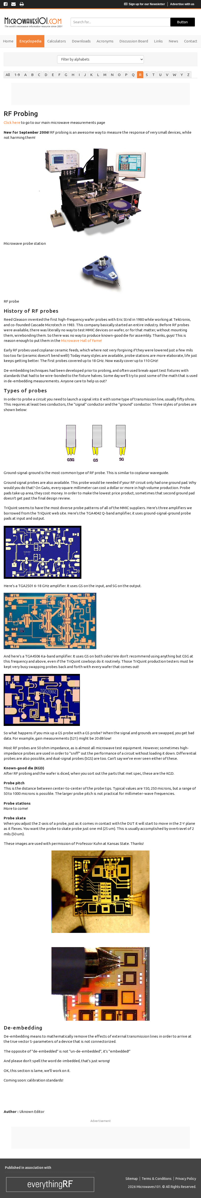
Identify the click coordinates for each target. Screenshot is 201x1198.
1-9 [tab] (17, 75)
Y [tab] (182, 75)
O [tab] (119, 75)
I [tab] (79, 75)
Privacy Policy (186, 1179)
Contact (190, 41)
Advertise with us (182, 4)
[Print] (22, 4)
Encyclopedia (30, 41)
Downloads (81, 41)
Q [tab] (133, 75)
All (8, 75)
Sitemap (132, 1179)
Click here (12, 122)
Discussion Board (133, 41)
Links (158, 41)
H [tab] (73, 75)
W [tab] (174, 75)
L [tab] (98, 75)
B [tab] (32, 75)
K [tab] (91, 75)
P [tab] (126, 75)
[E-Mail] (13, 4)
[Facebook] (5, 4)
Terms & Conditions (157, 1179)
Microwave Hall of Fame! (81, 340)
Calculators (56, 41)
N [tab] (112, 75)
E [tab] (53, 75)
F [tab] (59, 75)
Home (8, 41)
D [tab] (46, 75)
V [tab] (167, 75)
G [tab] (66, 75)
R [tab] (140, 75)
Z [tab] (188, 75)
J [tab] (85, 75)
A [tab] (25, 75)
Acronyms (105, 41)
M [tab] (104, 75)
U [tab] (160, 75)
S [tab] (147, 75)
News (173, 41)
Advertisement (100, 1120)
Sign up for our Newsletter (147, 4)
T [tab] (153, 75)
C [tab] (39, 75)
